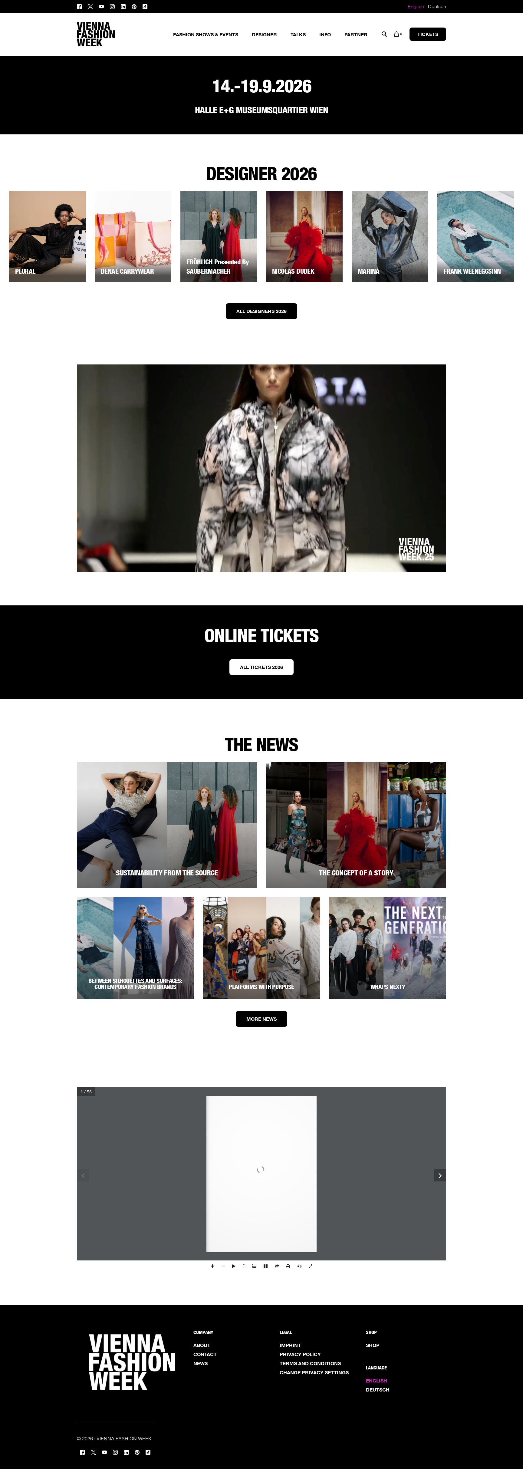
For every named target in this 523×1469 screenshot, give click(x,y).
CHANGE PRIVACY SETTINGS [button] (314, 1372)
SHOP (373, 1345)
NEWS (200, 1363)
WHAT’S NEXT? (387, 986)
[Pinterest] (134, 6)
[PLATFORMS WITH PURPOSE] (261, 948)
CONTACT (205, 1354)
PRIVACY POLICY (300, 1354)
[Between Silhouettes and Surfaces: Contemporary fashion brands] (135, 948)
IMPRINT (290, 1345)
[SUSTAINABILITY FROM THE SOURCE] (167, 825)
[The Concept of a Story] (356, 825)
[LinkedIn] (123, 6)
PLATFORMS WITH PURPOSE (261, 986)
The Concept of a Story (356, 872)
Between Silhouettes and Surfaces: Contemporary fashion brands (135, 983)
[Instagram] (112, 6)
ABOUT (201, 1345)
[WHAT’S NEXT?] (387, 948)
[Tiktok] (145, 6)
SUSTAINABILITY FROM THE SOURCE (167, 872)
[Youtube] (101, 6)
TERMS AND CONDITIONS (310, 1363)
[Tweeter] (90, 6)
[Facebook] (81, 6)
